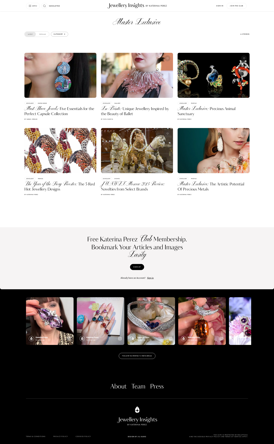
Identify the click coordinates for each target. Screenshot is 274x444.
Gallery (117, 103)
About (118, 386)
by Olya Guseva (107, 119)
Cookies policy (83, 436)
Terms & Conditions (35, 436)
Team (138, 386)
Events (117, 178)
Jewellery (30, 103)
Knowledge (42, 103)
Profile (194, 103)
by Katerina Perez (184, 119)
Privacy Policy (60, 436)
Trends (40, 178)
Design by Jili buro (137, 437)
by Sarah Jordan (30, 119)
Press (157, 386)
